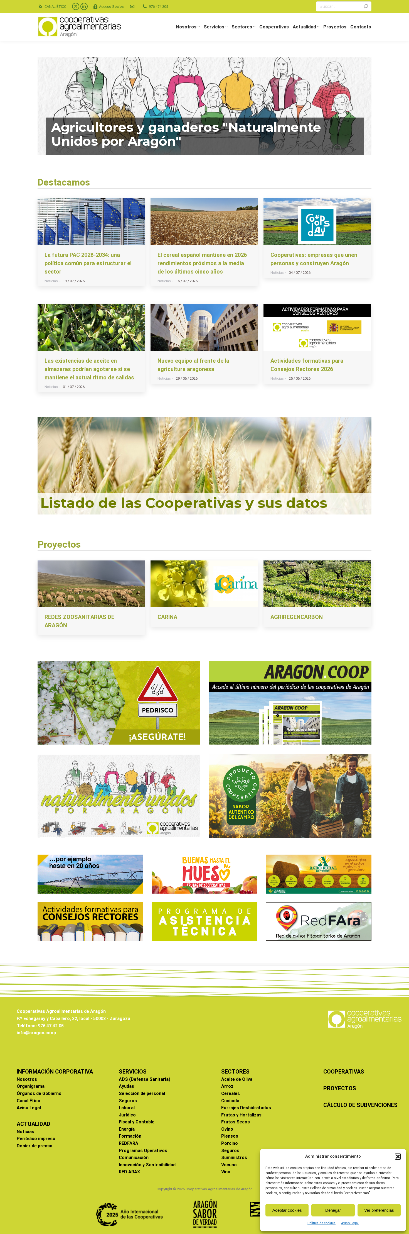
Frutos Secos (235, 1122)
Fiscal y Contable (136, 1122)
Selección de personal (142, 1093)
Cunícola (230, 1100)
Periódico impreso (36, 1138)
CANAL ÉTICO (55, 6)
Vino (225, 1171)
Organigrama (31, 1086)
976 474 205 (158, 6)
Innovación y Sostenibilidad (147, 1164)
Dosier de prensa (34, 1145)
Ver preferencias (379, 1210)
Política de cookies (321, 1223)
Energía (127, 1129)
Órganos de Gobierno (39, 1093)
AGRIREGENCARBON (296, 617)
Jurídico (127, 1115)
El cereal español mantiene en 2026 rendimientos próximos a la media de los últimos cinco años (202, 263)
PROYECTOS (339, 1088)
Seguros (128, 1100)
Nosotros (27, 1079)
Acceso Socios (111, 6)
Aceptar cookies (287, 1210)
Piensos (229, 1136)
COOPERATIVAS (343, 1071)
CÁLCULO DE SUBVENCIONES (360, 1105)
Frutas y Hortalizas (241, 1115)
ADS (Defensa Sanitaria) (144, 1079)
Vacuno (229, 1164)
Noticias (51, 281)
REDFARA (128, 1143)
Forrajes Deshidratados (246, 1107)
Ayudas (126, 1086)
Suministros (234, 1157)
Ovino (227, 1129)
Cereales (230, 1093)
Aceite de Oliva (236, 1079)
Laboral (127, 1107)
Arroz (227, 1086)
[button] (398, 1156)
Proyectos (59, 544)
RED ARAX (129, 1171)
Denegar (333, 1210)
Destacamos (64, 182)
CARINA (167, 617)
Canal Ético (28, 1100)
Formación (130, 1136)
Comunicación (134, 1157)
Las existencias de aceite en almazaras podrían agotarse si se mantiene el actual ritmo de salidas (89, 369)
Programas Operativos (143, 1150)
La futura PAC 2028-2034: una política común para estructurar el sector (88, 263)
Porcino (229, 1143)
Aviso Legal (350, 1223)
